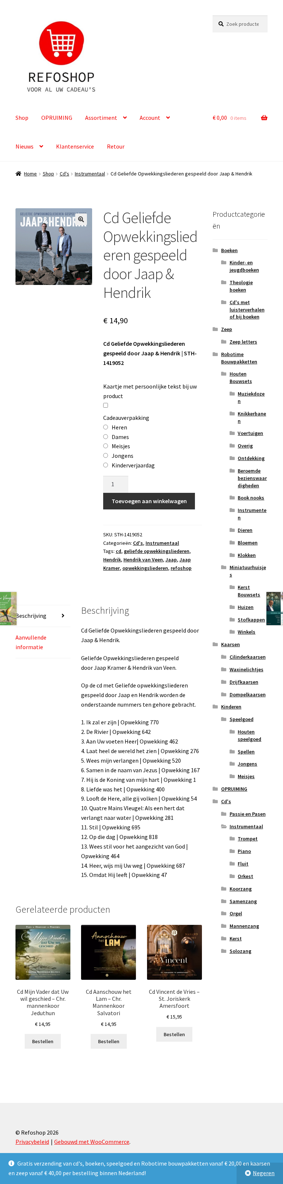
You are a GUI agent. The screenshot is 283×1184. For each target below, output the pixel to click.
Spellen (246, 751)
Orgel (236, 913)
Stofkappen (251, 619)
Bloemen (248, 542)
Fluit (243, 863)
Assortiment (101, 117)
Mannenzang (244, 926)
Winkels (246, 631)
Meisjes (246, 776)
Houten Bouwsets (241, 377)
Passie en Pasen (248, 814)
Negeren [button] (264, 1173)
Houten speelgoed (249, 735)
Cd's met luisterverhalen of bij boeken (247, 309)
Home (30, 173)
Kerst (236, 938)
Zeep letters (243, 341)
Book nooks (251, 497)
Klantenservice (75, 146)
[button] (81, 219)
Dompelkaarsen (248, 694)
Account (150, 117)
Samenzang (243, 901)
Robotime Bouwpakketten (239, 358)
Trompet (248, 838)
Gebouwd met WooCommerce (91, 1141)
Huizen (246, 607)
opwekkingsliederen (145, 568)
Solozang (240, 951)
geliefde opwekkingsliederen (156, 551)
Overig (245, 445)
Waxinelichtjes (246, 669)
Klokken (247, 555)
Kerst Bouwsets (249, 591)
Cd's (64, 173)
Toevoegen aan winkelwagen (149, 501)
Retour (116, 146)
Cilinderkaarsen (248, 657)
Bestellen (42, 1041)
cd (118, 551)
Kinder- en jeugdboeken (244, 266)
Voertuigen (250, 433)
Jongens (247, 763)
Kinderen (231, 706)
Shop (21, 117)
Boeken (229, 250)
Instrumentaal (90, 173)
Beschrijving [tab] (30, 615)
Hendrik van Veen (143, 559)
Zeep (226, 329)
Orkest (245, 876)
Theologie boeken (241, 286)
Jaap (171, 559)
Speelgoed (242, 719)
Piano (244, 851)
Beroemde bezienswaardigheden (252, 478)
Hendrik (112, 559)
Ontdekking (251, 458)
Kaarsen (230, 644)
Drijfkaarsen (244, 682)
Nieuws (24, 146)
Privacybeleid (32, 1141)
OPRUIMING (56, 117)
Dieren (245, 530)
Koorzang (241, 888)
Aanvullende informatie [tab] (30, 642)
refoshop (181, 568)
